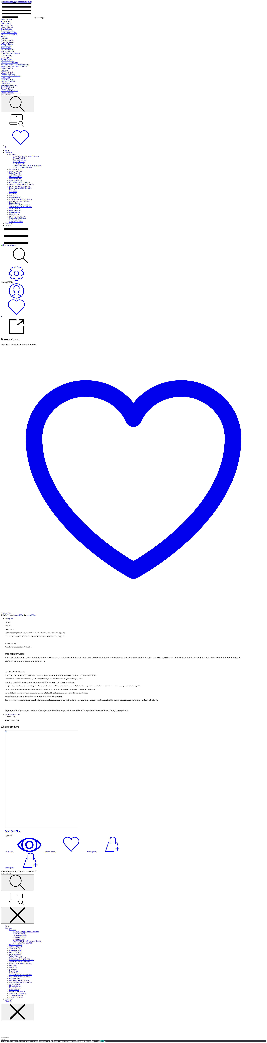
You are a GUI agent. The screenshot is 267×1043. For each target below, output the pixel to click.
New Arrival (5, 57)
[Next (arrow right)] (4, 1039)
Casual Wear (19, 615)
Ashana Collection (7, 89)
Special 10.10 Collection (9, 85)
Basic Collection (6, 20)
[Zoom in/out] (8, 1037)
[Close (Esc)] (2, 1037)
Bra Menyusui (5, 21)
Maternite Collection (7, 79)
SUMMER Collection (8, 87)
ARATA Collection (7, 40)
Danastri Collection (7, 93)
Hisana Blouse (5, 78)
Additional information (12, 714)
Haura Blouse (5, 83)
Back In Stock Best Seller (9, 91)
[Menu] (14, 2)
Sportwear (4, 36)
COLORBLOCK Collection (10, 53)
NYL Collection (6, 55)
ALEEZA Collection (8, 74)
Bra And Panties (6, 59)
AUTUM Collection (7, 72)
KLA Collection (6, 48)
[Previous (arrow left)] (2, 1039)
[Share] (4, 1037)
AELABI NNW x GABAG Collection (14, 66)
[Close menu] (17, 915)
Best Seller (4, 38)
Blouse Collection (7, 27)
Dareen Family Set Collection (10, 76)
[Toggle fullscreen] (6, 1037)
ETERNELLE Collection (9, 63)
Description (9, 618)
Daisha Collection (7, 68)
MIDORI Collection (7, 61)
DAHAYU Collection (8, 81)
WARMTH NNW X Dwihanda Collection (15, 64)
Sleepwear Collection (8, 31)
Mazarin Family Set (7, 51)
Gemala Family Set (7, 42)
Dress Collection (6, 29)
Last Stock (4, 70)
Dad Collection (6, 23)
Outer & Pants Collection (9, 33)
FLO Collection (6, 46)
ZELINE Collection (7, 49)
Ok (102, 1041)
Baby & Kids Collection (9, 34)
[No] (105, 1041)
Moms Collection (6, 25)
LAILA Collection (7, 44)
